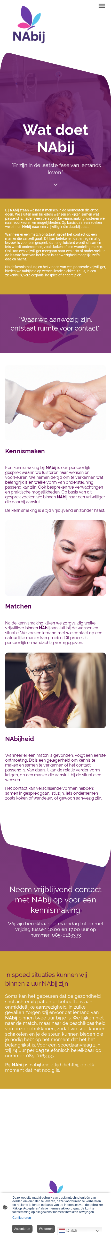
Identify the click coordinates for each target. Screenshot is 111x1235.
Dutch (71, 1230)
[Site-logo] (29, 26)
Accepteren (22, 1229)
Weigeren (46, 1229)
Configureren (21, 1218)
